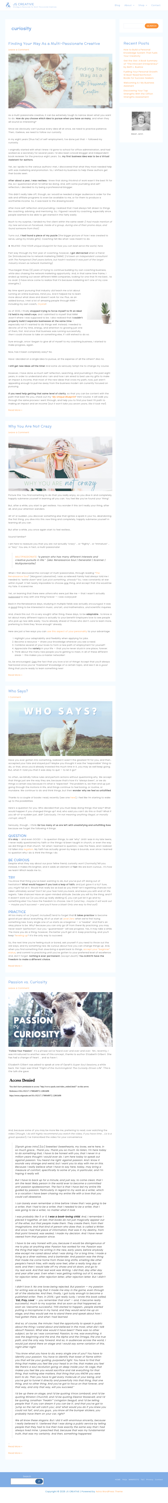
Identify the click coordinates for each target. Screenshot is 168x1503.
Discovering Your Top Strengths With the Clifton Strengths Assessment (138, 93)
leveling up (21, 935)
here (73, 797)
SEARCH (151, 25)
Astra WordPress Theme (109, 1491)
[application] (133, 5)
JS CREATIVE (23, 4)
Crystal (42, 304)
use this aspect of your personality (67, 631)
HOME (118, 1479)
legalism (28, 849)
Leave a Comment (18, 49)
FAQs (124, 1479)
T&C (143, 1479)
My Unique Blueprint (64, 396)
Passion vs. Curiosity (27, 982)
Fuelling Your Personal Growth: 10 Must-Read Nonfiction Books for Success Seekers (141, 75)
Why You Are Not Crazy (30, 426)
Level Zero (69, 918)
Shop (141, 5)
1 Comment (14, 697)
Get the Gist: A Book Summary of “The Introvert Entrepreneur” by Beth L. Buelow (141, 64)
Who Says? (18, 691)
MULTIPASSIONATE (25, 556)
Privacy (149, 1479)
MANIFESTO (134, 1479)
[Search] (39, 1481)
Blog (117, 5)
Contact (156, 5)
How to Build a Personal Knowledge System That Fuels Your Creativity (141, 52)
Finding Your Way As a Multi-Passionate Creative (54, 43)
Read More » (15, 410)
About (128, 5)
